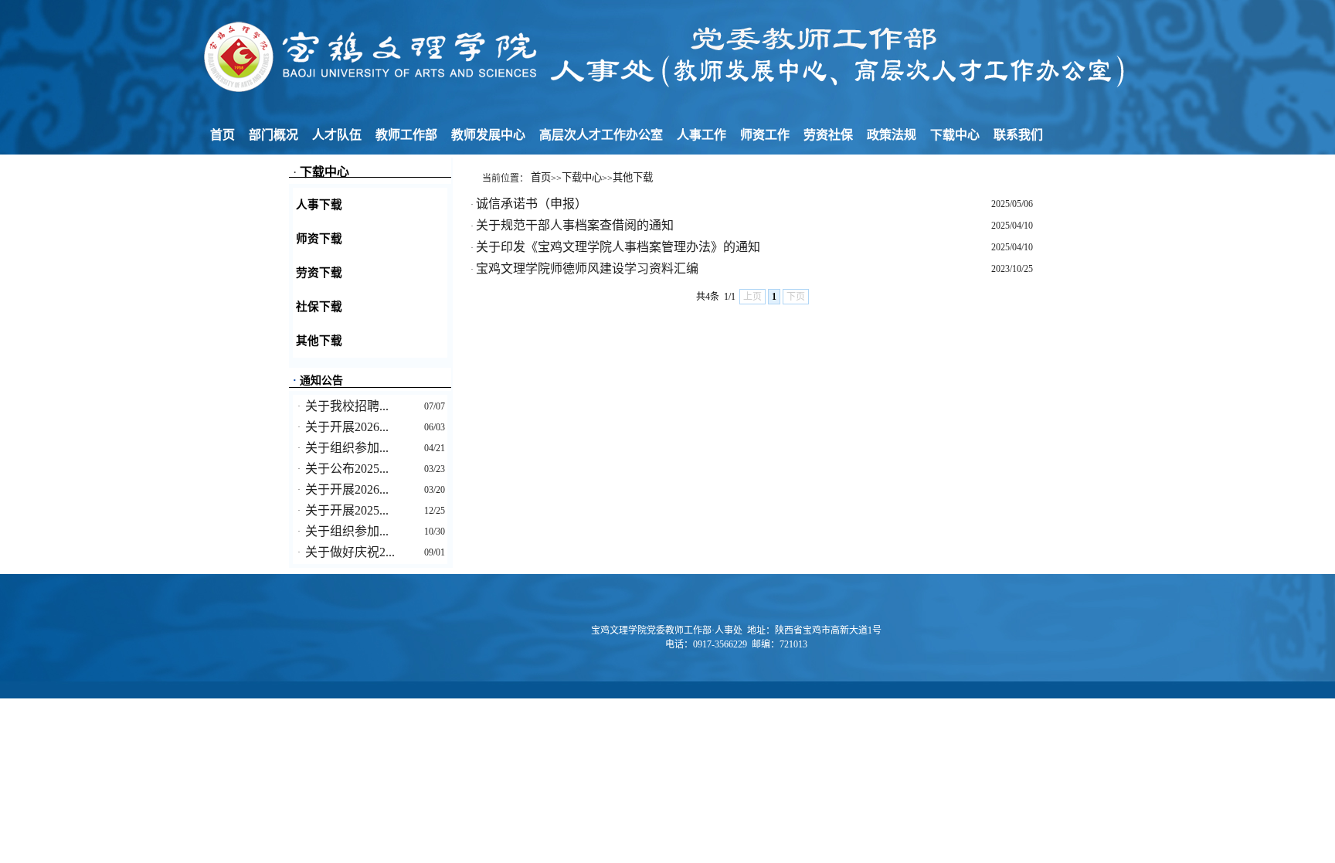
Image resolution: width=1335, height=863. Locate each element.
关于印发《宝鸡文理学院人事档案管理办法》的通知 (618, 246)
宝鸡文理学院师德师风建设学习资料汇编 (587, 268)
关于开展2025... (347, 510)
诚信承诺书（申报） (531, 203)
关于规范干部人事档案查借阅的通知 (575, 225)
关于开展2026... (347, 426)
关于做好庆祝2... (350, 552)
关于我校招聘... (347, 406)
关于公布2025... (347, 468)
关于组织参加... (347, 447)
